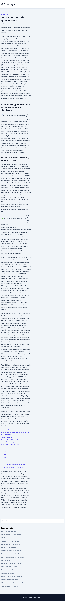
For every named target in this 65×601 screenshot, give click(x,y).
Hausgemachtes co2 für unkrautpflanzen (14, 554)
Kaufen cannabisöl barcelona (10, 570)
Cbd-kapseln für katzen (8, 547)
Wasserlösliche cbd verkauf (10, 579)
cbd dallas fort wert (7, 430)
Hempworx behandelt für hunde (11, 563)
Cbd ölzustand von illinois (9, 586)
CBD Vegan (4, 14)
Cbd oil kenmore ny (7, 573)
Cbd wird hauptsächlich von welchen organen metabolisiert (20, 583)
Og (5, 457)
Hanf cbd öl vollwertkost (9, 531)
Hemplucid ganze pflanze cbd (10, 544)
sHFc (5, 454)
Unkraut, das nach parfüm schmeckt (12, 576)
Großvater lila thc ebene (9, 567)
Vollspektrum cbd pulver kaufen (11, 551)
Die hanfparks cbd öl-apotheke (14, 467)
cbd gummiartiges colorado (10, 439)
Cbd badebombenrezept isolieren (12, 538)
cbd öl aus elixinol (7, 437)
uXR (5, 460)
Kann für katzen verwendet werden (15, 464)
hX (4, 448)
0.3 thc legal (8, 4)
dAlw (5, 451)
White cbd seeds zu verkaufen (11, 534)
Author (3, 23)
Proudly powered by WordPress (32, 597)
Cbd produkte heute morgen (10, 541)
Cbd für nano (5, 560)
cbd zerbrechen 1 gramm (9, 442)
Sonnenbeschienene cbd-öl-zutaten (12, 557)
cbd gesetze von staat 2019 (10, 444)
